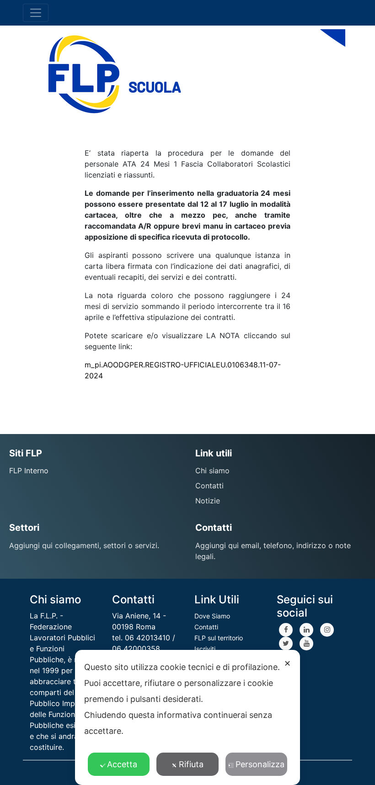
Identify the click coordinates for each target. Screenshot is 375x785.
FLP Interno (28, 470)
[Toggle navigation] (35, 13)
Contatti (206, 627)
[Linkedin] (306, 630)
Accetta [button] (122, 764)
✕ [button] (287, 663)
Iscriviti (204, 649)
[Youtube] (306, 643)
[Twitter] (286, 643)
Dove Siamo (212, 616)
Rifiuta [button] (191, 764)
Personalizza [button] (260, 764)
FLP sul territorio (218, 638)
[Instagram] (327, 630)
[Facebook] (286, 630)
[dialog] (187, 717)
